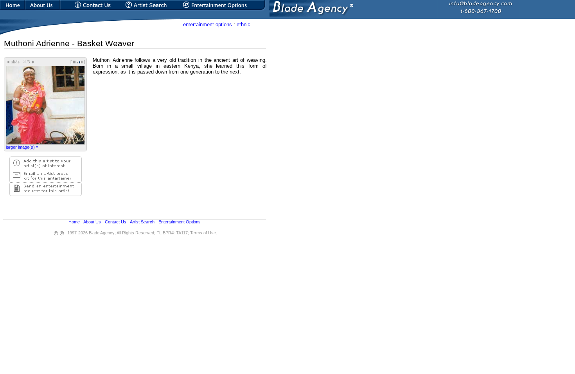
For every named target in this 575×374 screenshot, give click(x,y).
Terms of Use (203, 232)
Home (74, 221)
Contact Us (115, 221)
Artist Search (142, 221)
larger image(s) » (22, 147)
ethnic (243, 24)
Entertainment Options (179, 221)
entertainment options (207, 24)
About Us (92, 221)
